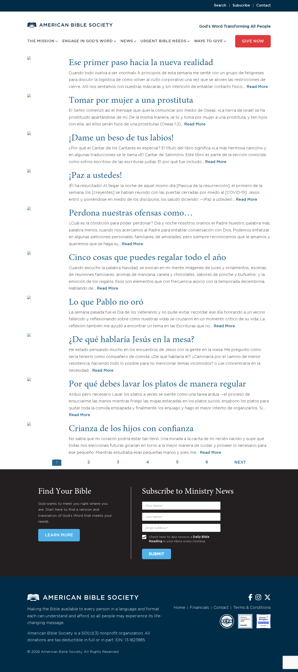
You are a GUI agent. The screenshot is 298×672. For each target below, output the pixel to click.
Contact (263, 5)
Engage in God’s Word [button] (87, 41)
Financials (199, 608)
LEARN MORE (59, 535)
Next (240, 462)
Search (220, 5)
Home (179, 608)
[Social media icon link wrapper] (250, 598)
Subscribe (241, 5)
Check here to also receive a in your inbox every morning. (179, 539)
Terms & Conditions (252, 608)
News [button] (126, 41)
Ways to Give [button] (208, 41)
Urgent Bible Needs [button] (163, 41)
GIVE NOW (253, 41)
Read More (257, 87)
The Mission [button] (40, 41)
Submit (156, 554)
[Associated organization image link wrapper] (227, 621)
